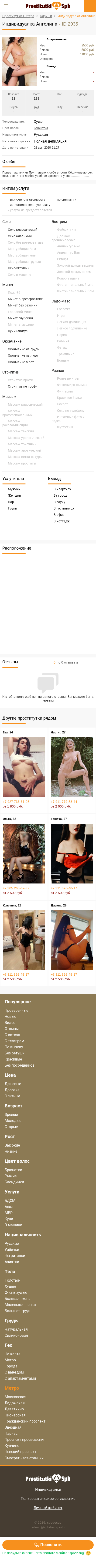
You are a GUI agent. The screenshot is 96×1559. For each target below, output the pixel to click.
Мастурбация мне (21, 255)
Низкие (11, 1151)
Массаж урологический (26, 438)
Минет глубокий (20, 318)
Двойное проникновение (63, 238)
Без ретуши (14, 1053)
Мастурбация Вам (22, 249)
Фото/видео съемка (72, 385)
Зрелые (11, 1115)
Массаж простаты (22, 463)
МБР (9, 1213)
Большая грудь (18, 1311)
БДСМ (10, 1201)
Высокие (12, 1145)
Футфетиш (65, 427)
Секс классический (23, 229)
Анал (9, 1207)
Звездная (13, 1427)
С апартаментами (20, 1378)
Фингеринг (65, 391)
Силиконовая (16, 1335)
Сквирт (62, 259)
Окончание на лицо (23, 355)
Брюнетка (41, 128)
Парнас (11, 1433)
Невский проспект (20, 1452)
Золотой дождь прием (74, 272)
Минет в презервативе (25, 299)
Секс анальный (20, 236)
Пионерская (15, 1415)
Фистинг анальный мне (75, 285)
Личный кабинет (48, 1508)
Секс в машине (19, 274)
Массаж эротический (24, 450)
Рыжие (11, 1176)
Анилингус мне (68, 246)
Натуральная (16, 1329)
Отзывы (12, 1029)
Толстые (12, 1280)
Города (11, 1366)
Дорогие (12, 1090)
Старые (11, 1127)
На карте (12, 1354)
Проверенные (16, 1010)
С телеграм (14, 1041)
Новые (10, 1017)
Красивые (13, 1059)
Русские (12, 1244)
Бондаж (63, 360)
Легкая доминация (71, 322)
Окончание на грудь (23, 349)
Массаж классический (25, 404)
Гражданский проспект (25, 1421)
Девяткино (14, 1409)
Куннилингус (17, 331)
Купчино (12, 1446)
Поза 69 (14, 292)
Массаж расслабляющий (15, 423)
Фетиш (62, 347)
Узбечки (12, 1250)
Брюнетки (13, 1170)
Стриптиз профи (20, 380)
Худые (10, 1286)
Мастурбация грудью (24, 262)
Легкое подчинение (72, 328)
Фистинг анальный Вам (75, 291)
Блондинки (14, 1182)
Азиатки (12, 1262)
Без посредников (19, 1065)
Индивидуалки (48, 1489)
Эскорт (62, 404)
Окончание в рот (21, 362)
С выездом (14, 1372)
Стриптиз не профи (23, 386)
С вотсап (12, 1035)
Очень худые (16, 1293)
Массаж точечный (22, 444)
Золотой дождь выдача (75, 265)
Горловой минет (20, 312)
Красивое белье (69, 398)
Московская (15, 1397)
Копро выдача (68, 278)
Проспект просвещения (25, 1440)
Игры (61, 315)
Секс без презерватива (26, 242)
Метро (10, 1360)
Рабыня (63, 341)
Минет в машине (21, 324)
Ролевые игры (68, 378)
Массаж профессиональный (17, 413)
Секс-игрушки (18, 268)
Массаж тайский (21, 431)
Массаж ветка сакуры (25, 457)
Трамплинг (65, 354)
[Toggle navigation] (6, 6)
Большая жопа (18, 1299)
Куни (9, 1219)
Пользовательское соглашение (48, 1499)
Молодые (13, 1121)
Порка (62, 335)
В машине (13, 1225)
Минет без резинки (22, 305)
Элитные (12, 1096)
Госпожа (64, 309)
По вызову (14, 1047)
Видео (10, 1023)
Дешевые (13, 1084)
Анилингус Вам (68, 252)
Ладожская (15, 1403)
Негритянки (15, 1256)
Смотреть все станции (24, 1458)
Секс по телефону (70, 410)
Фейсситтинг (67, 229)
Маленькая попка (20, 1305)
